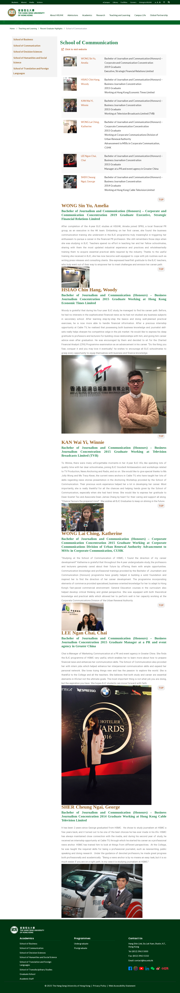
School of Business (23, 39)
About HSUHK (56, 15)
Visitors (40, 2)
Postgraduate (80, 948)
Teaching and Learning (119, 15)
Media (31, 2)
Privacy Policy (99, 985)
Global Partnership (159, 15)
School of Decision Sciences (28, 51)
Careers (133, 2)
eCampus (106, 2)
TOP (161, 199)
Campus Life (140, 15)
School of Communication (27, 45)
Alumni (24, 2)
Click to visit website (75, 49)
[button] (169, 2)
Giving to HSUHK (145, 2)
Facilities (124, 2)
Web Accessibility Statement (122, 985)
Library (115, 2)
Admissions (73, 15)
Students (15, 2)
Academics (87, 15)
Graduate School (27, 974)
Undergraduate (81, 943)
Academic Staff (27, 978)
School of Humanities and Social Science (38, 957)
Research (100, 15)
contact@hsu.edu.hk (143, 960)
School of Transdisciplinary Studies (36, 969)
